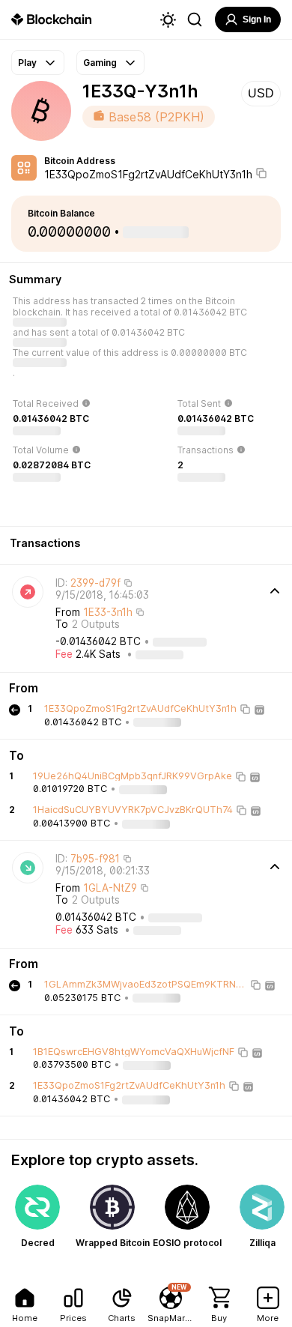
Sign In (257, 19)
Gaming (100, 62)
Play (27, 62)
